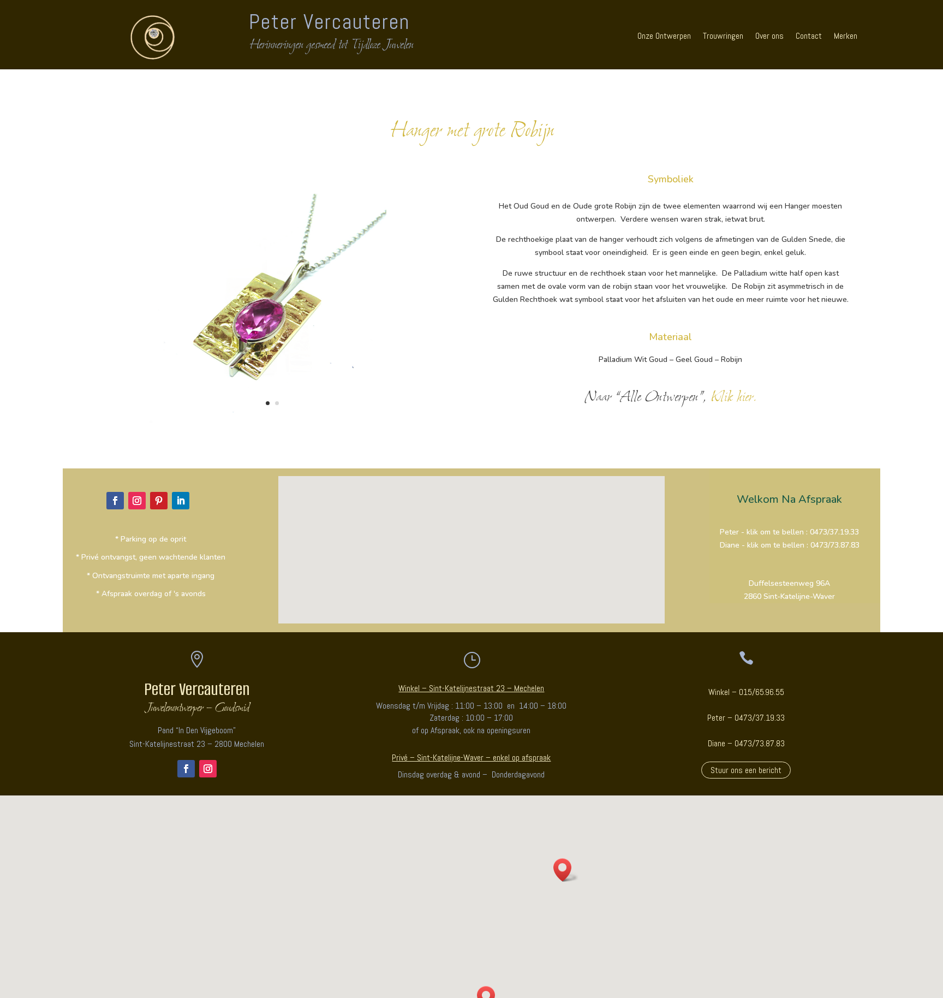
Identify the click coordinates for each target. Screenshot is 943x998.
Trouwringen (723, 35)
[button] (565, 870)
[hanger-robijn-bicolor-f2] (272, 424)
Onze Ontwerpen (664, 35)
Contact (809, 35)
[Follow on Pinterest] (159, 500)
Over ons (769, 35)
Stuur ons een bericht (746, 770)
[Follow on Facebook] (115, 500)
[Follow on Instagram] (137, 500)
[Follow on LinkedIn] (180, 500)
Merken (845, 35)
